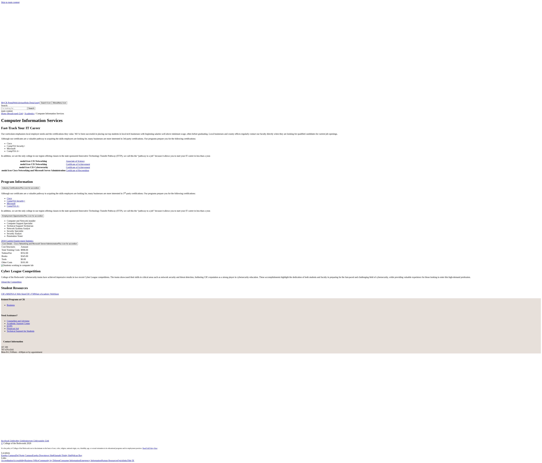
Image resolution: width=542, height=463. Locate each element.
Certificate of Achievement (78, 164)
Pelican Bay (76, 455)
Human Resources (109, 460)
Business (11, 305)
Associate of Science (75, 161)
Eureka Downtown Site (42, 455)
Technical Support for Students (20, 331)
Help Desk (29, 102)
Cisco (9, 198)
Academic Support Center (18, 323)
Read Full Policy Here (150, 448)
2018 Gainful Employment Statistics (17, 241)
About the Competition (11, 282)
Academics (29, 113)
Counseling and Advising (18, 321)
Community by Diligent (49, 460)
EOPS (9, 326)
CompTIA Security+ (16, 201)
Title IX (130, 460)
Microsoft (11, 203)
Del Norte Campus (23, 455)
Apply (37, 102)
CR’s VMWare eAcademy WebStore (42, 294)
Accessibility (19, 460)
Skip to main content (10, 2)
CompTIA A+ (13, 206)
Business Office (32, 460)
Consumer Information (70, 460)
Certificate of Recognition (77, 170)
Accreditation (7, 460)
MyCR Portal (7, 102)
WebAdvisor (18, 102)
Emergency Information (90, 460)
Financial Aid (13, 328)
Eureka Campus (8, 455)
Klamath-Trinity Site (62, 455)
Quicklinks (122, 460)
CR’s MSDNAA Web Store (13, 294)
